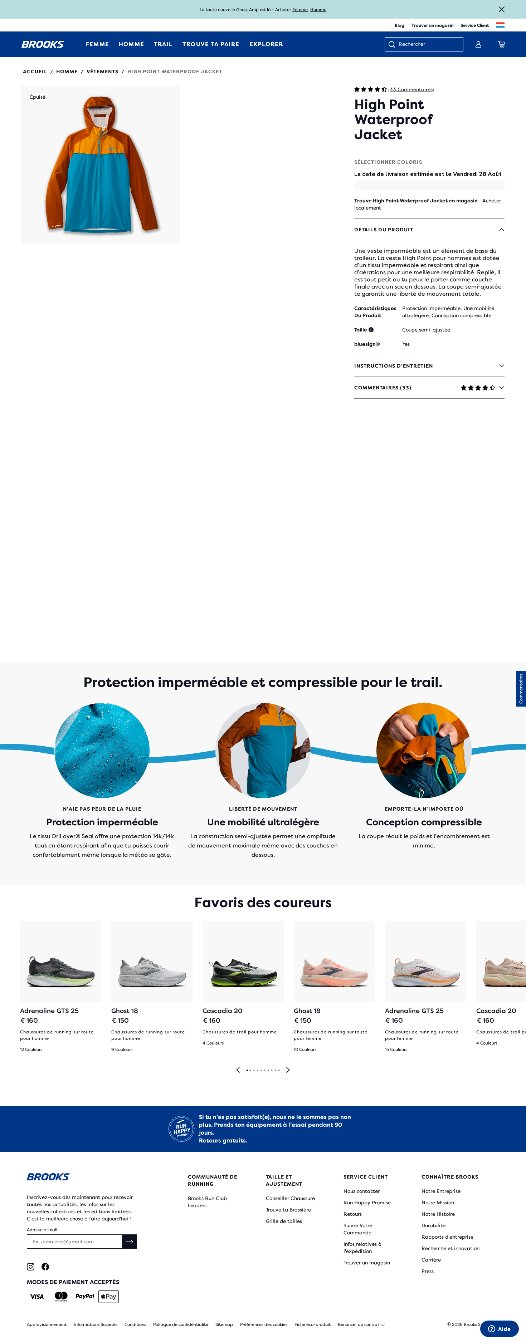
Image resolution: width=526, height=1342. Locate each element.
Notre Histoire (438, 1214)
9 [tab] (275, 1070)
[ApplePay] (108, 1296)
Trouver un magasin (432, 25)
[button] (100, 164)
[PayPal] (85, 1296)
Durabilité (433, 1225)
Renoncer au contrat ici (361, 1324)
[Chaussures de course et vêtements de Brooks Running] (42, 44)
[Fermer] (502, 9)
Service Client (475, 25)
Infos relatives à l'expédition (362, 1247)
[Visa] (37, 1296)
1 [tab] (247, 1071)
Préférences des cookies (263, 1324)
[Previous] (238, 1070)
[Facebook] (45, 1266)
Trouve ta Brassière (288, 1210)
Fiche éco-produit (312, 1324)
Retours (353, 1214)
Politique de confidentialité (180, 1324)
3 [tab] (253, 1070)
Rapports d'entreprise (447, 1237)
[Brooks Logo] (86, 1178)
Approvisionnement (47, 1324)
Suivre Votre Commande (358, 1229)
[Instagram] (30, 1266)
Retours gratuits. (223, 1140)
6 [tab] (264, 1070)
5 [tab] (261, 1070)
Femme (300, 9)
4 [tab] (257, 1070)
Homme (318, 9)
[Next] (288, 1070)
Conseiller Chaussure (290, 1198)
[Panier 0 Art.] (501, 44)
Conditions (135, 1324)
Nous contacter (362, 1191)
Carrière (431, 1260)
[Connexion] (478, 44)
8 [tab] (271, 1070)
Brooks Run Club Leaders (207, 1201)
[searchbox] (427, 44)
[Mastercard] (61, 1296)
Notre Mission (438, 1202)
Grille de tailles (284, 1221)
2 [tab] (250, 1070)
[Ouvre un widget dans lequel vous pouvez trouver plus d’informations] (499, 1329)
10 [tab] (278, 1070)
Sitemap (224, 1324)
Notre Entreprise (441, 1191)
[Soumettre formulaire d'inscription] (129, 1241)
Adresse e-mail (42, 1229)
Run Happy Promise (367, 1202)
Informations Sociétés (95, 1324)
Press (428, 1271)
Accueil (35, 71)
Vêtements (102, 71)
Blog (399, 25)
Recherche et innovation (450, 1248)
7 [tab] (268, 1070)
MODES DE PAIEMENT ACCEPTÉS (73, 1282)
